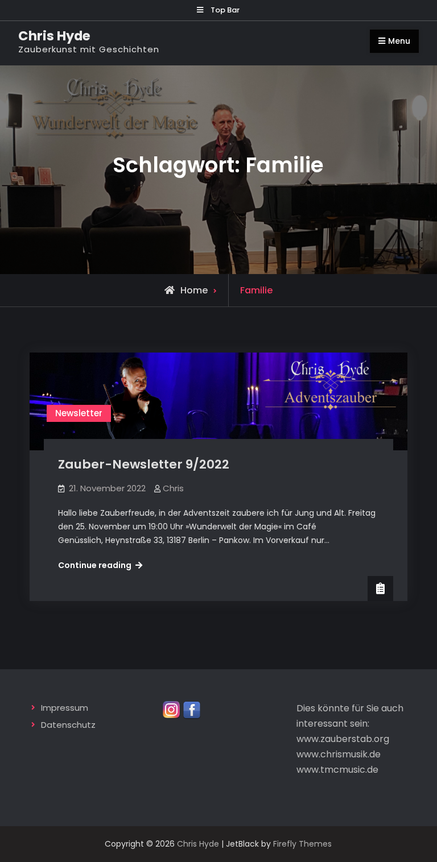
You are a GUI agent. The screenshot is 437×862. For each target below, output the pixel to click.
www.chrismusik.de (338, 754)
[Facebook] (192, 708)
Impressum (64, 708)
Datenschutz (68, 725)
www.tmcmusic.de (337, 769)
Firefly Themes (302, 843)
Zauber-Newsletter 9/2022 (143, 464)
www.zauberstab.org (342, 738)
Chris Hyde (54, 36)
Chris (173, 488)
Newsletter (78, 413)
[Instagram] (171, 708)
